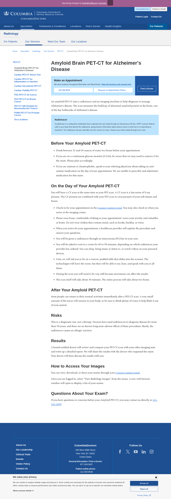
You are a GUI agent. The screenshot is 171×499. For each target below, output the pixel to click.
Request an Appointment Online (112, 90)
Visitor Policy (23, 464)
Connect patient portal (110, 207)
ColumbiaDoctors (142, 9)
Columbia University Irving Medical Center (73, 430)
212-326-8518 (64, 90)
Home (15, 51)
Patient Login (141, 17)
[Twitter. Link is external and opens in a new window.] (128, 452)
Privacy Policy (143, 495)
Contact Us (156, 17)
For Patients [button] (156, 26)
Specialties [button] (26, 26)
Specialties (25, 51)
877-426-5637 (86, 464)
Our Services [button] (32, 41)
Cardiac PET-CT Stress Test (27, 75)
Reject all (144, 489)
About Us (21, 445)
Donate (20, 459)
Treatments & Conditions (52, 26)
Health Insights (113, 26)
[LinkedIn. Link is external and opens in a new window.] (144, 452)
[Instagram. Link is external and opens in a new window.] (151, 452)
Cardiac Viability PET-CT (25, 90)
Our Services (49, 51)
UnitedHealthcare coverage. (94, 3)
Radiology (11, 33)
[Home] (33, 15)
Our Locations (79, 41)
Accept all (144, 483)
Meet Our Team (56, 41)
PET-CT (60, 51)
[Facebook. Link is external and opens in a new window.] (120, 452)
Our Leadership (24, 449)
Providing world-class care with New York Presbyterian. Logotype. (102, 431)
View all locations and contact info (116, 84)
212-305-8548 (86, 472)
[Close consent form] (156, 477)
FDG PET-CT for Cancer (25, 95)
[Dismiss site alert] (110, 3)
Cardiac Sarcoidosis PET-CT (27, 86)
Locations (75, 26)
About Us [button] (9, 26)
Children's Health (159, 9)
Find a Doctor (93, 26)
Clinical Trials (23, 454)
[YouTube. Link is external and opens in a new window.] (136, 452)
